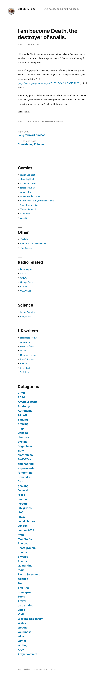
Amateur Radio (27, 401)
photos (22, 552)
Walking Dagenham (30, 618)
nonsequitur (26, 192)
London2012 (26, 530)
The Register (26, 247)
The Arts (23, 587)
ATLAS (22, 415)
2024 (21, 397)
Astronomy (25, 410)
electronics (25, 455)
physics (23, 556)
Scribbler (24, 372)
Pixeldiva (24, 363)
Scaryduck (25, 367)
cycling (23, 441)
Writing (23, 645)
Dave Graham (27, 346)
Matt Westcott (27, 359)
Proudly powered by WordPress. (44, 669)
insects (23, 503)
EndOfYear (25, 459)
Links (21, 517)
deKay (23, 350)
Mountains (25, 539)
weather (23, 627)
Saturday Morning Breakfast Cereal (37, 200)
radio (21, 570)
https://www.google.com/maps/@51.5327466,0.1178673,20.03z (49, 83)
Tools (21, 596)
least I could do (27, 187)
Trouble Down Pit (28, 209)
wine (21, 636)
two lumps (25, 213)
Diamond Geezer (28, 354)
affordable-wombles (29, 337)
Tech (21, 583)
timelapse (24, 592)
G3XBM (24, 273)
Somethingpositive (29, 205)
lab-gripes (25, 508)
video (21, 609)
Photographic (27, 548)
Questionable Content (30, 196)
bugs (21, 428)
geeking (23, 486)
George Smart (26, 282)
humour (23, 499)
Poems (22, 561)
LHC (20, 512)
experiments (26, 468)
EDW (21, 450)
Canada (23, 432)
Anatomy (24, 406)
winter (22, 640)
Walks (22, 623)
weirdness (25, 632)
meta (21, 534)
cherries (23, 437)
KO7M (23, 286)
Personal (23, 543)
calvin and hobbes (29, 174)
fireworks (24, 477)
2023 (21, 393)
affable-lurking (26, 8)
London (23, 525)
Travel (22, 601)
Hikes (21, 494)
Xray (21, 649)
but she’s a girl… (28, 312)
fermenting (25, 472)
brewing (23, 424)
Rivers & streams (29, 574)
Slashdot (24, 239)
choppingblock (27, 179)
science (23, 578)
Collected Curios (28, 183)
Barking (23, 419)
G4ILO (23, 277)
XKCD (23, 217)
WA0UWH (25, 290)
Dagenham (49, 121)
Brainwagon (26, 269)
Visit (21, 614)
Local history (26, 521)
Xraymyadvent (27, 654)
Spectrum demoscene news (33, 243)
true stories (58, 121)
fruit (20, 481)
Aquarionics (26, 342)
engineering (26, 463)
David (22, 44)
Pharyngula (25, 316)
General (23, 490)
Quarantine (25, 565)
